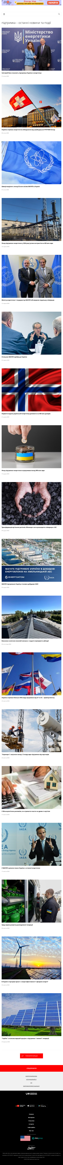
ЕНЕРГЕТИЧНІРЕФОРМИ (31, 1076)
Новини (31, 1114)
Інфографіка (31, 1127)
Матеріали (31, 1117)
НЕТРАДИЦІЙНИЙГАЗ (31, 1079)
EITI (31, 1083)
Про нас (31, 1130)
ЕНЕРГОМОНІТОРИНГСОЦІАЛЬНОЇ (31, 1086)
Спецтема (31, 1121)
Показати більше (31, 1056)
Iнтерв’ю (31, 1124)
